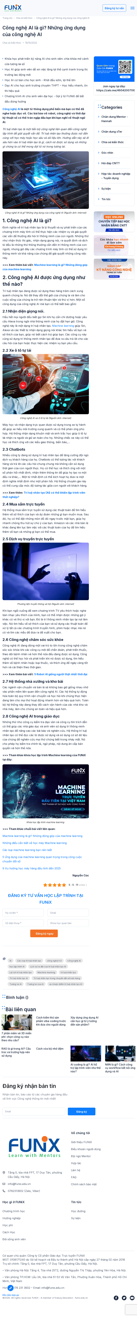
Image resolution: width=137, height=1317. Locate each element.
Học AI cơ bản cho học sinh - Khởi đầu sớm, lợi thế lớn (40, 80)
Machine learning (63, 325)
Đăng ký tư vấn (114, 8)
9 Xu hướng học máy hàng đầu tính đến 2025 (32, 868)
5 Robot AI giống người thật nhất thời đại (60, 674)
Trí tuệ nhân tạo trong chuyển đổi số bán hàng (57, 978)
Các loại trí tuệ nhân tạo (29, 960)
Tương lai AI (16, 984)
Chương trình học (14, 1211)
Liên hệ (75, 1170)
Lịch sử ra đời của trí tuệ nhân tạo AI (48, 966)
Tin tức (106, 199)
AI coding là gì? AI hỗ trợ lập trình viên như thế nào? (86, 1068)
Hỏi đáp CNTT (110, 163)
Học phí (8, 1225)
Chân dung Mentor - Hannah (114, 119)
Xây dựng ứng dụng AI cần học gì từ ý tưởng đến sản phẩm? (84, 1021)
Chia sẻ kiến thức (24, 18)
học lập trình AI (17, 966)
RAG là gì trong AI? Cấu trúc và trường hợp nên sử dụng (16, 1052)
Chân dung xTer (111, 131)
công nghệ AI (74, 960)
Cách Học (9, 1232)
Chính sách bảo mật (84, 1184)
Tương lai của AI (35, 984)
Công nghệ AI (11, 109)
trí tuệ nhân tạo (68, 972)
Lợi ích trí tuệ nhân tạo (21, 972)
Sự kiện (106, 188)
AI (11, 960)
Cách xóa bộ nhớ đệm (49, 1048)
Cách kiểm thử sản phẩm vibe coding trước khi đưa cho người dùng (51, 1021)
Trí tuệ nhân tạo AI (19, 978)
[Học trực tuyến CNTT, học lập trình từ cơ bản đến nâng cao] (13, 8)
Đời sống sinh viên (14, 1239)
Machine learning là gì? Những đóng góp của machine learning (42, 836)
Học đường (78, 1211)
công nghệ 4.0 (54, 960)
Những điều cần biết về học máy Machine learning (35, 843)
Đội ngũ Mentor (81, 1156)
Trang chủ (7, 18)
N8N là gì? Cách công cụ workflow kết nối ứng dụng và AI (120, 1068)
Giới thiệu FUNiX (81, 1142)
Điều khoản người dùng (86, 1149)
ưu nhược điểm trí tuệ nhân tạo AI (65, 984)
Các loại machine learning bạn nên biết (27, 850)
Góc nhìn (107, 152)
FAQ (73, 1177)
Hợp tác (76, 1163)
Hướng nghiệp (12, 1218)
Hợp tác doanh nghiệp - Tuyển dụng (115, 176)
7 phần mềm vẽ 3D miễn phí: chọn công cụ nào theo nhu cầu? (16, 1037)
